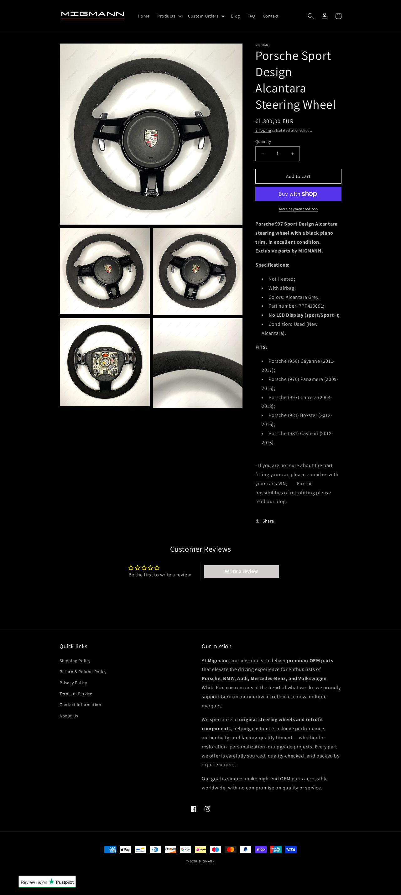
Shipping (263, 130)
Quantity (263, 141)
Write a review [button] (241, 571)
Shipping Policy (75, 660)
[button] (169, 16)
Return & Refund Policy (83, 671)
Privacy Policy (73, 682)
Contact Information (80, 704)
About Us (69, 716)
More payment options (298, 208)
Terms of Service (76, 693)
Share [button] (268, 521)
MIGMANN (207, 861)
